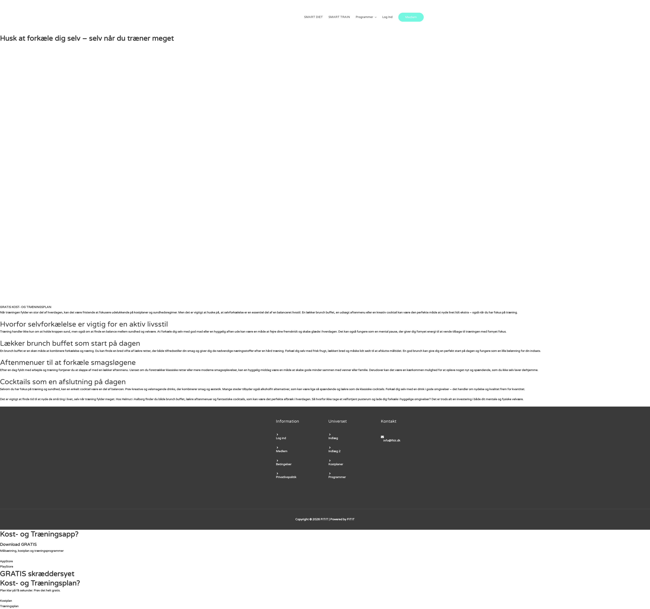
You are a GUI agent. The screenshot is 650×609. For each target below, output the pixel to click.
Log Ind (387, 17)
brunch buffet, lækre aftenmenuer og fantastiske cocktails (205, 399)
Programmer (364, 17)
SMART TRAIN (339, 17)
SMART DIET (313, 17)
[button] (25, 307)
